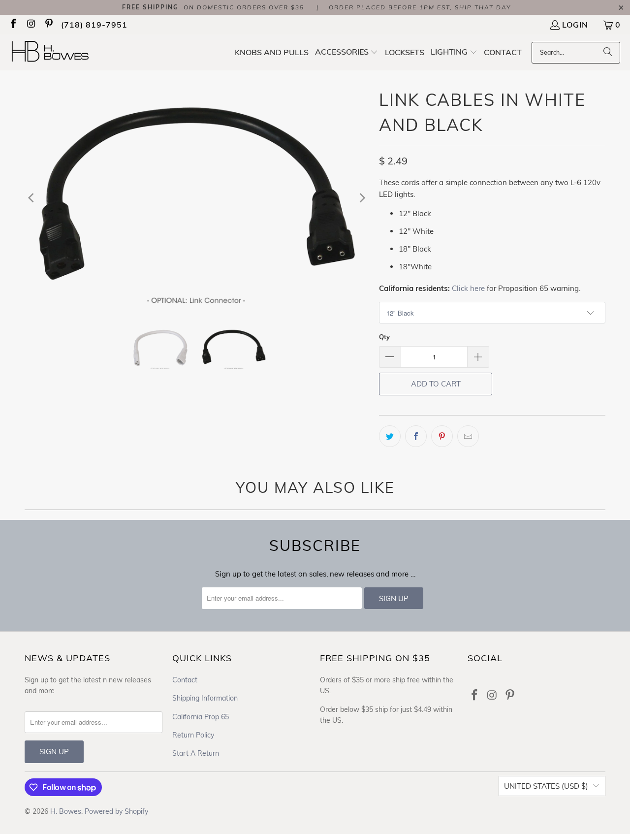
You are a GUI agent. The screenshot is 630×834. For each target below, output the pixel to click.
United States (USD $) (546, 786)
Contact (184, 679)
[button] (346, 52)
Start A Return (195, 753)
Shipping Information (205, 698)
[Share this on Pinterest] (442, 436)
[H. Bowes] (55, 52)
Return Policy (193, 735)
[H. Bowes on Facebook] (12, 25)
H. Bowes (65, 811)
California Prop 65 (200, 716)
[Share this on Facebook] (416, 436)
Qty (384, 337)
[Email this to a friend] (468, 436)
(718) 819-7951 (94, 25)
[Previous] (32, 197)
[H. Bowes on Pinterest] (48, 25)
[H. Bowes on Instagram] (30, 25)
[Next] (362, 197)
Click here (468, 288)
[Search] (608, 53)
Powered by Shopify (116, 811)
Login (575, 25)
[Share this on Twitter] (390, 436)
